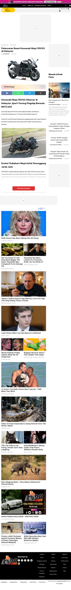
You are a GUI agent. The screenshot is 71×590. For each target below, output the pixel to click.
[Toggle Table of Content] (41, 86)
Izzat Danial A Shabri (54, 104)
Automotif (13, 45)
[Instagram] (62, 9)
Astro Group (60, 583)
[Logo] (5, 5)
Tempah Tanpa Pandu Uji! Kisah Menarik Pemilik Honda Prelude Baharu (59, 153)
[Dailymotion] (60, 11)
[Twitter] (64, 9)
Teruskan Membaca (23, 188)
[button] (66, 6)
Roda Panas (4, 45)
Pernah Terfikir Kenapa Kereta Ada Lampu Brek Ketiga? (59, 140)
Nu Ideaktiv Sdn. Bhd (61, 581)
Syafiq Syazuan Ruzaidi (55, 131)
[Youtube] (68, 9)
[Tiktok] (66, 9)
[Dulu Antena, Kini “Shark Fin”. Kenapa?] (59, 90)
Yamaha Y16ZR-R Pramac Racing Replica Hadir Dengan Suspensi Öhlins (59, 126)
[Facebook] (60, 9)
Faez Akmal (6, 53)
